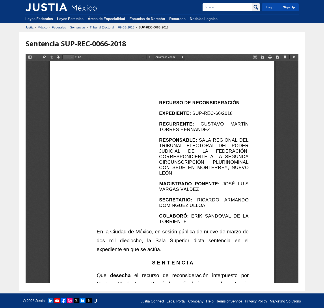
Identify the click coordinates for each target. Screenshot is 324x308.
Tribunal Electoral (102, 27)
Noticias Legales (204, 19)
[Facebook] (63, 300)
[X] (89, 300)
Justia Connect (152, 301)
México (43, 27)
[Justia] (46, 7)
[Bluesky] (82, 300)
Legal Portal (176, 301)
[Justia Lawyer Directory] (95, 300)
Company (195, 301)
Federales (59, 27)
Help (210, 301)
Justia (29, 27)
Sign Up (289, 7)
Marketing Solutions (285, 301)
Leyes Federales (39, 19)
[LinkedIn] (50, 300)
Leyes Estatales (70, 19)
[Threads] (76, 300)
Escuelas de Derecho (147, 19)
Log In (271, 7)
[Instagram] (70, 300)
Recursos (177, 19)
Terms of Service (229, 301)
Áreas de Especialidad (106, 19)
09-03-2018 (126, 27)
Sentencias (78, 27)
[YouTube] (57, 300)
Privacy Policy (256, 301)
